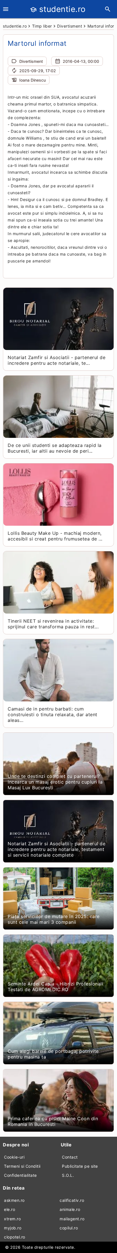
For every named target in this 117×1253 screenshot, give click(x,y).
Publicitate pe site (80, 1166)
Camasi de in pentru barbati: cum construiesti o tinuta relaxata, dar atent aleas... (52, 714)
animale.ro (70, 1209)
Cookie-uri (14, 1157)
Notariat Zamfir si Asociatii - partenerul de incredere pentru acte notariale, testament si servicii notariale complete (56, 849)
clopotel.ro (14, 1237)
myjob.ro (12, 1227)
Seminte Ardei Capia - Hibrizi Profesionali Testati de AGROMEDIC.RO (55, 986)
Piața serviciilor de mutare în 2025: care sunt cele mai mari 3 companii (54, 919)
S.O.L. (68, 1175)
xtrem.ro (12, 1218)
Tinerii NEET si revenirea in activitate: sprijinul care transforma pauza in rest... (53, 623)
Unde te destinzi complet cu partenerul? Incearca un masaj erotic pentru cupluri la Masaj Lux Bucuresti (55, 781)
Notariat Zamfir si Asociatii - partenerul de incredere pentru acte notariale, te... (56, 360)
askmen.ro (14, 1200)
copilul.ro (69, 1227)
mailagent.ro (72, 1218)
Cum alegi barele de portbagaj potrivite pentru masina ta (53, 1054)
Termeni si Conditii (22, 1166)
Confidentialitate (20, 1175)
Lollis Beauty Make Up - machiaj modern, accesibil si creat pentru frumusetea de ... (55, 536)
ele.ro (9, 1209)
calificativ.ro (72, 1200)
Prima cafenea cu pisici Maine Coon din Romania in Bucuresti (53, 1121)
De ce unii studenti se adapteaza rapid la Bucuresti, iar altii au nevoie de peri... (55, 448)
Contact (70, 1157)
